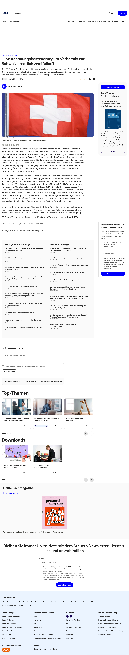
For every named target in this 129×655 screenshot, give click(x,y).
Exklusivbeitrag (41, 426)
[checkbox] (3, 366)
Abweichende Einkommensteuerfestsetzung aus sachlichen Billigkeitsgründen (68, 307)
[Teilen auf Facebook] (10, 145)
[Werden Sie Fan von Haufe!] (71, 616)
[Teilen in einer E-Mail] (3, 145)
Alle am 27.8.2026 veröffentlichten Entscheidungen (69, 265)
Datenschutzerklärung (74, 569)
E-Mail (41, 558)
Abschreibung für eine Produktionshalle (19, 313)
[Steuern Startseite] (7, 13)
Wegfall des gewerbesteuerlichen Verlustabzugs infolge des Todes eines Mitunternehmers (69, 316)
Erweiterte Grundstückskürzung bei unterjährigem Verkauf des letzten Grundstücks (68, 249)
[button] (122, 13)
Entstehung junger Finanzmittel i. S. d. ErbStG (67, 272)
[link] (4, 21)
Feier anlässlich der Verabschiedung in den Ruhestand (25, 327)
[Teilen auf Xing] (14, 145)
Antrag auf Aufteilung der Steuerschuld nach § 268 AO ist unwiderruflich (25, 268)
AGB (69, 567)
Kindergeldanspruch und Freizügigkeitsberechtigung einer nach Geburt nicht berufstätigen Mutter (69, 297)
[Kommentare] (93, 79)
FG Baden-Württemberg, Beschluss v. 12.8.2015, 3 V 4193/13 (30, 217)
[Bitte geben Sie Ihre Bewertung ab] (86, 79)
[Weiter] (91, 433)
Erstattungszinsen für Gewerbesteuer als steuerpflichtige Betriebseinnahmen (25, 249)
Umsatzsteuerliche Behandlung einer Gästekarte (68, 280)
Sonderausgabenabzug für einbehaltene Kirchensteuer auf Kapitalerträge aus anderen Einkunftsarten (25, 278)
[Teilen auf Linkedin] (17, 145)
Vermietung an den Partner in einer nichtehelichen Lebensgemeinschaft (23, 304)
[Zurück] (86, 433)
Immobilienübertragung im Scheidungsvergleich (68, 258)
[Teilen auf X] (6, 145)
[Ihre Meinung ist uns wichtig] (6, 650)
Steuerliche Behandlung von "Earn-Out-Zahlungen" (23, 320)
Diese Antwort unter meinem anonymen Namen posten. (25, 367)
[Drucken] (89, 79)
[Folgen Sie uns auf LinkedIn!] (67, 616)
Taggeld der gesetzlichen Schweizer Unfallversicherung (63, 325)
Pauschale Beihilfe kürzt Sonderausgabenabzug (22, 286)
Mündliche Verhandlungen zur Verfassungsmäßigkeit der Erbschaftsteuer (24, 259)
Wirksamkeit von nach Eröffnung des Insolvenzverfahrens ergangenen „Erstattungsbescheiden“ (25, 295)
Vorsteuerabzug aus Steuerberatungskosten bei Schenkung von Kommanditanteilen (67, 288)
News (4, 79)
